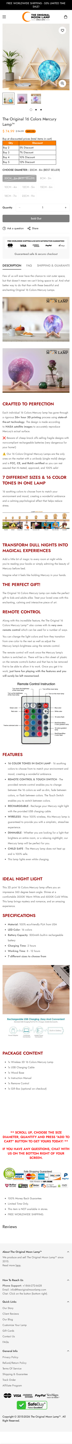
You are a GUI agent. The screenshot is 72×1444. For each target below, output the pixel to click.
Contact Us (9, 1336)
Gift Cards (8, 1331)
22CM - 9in (29, 197)
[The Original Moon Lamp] (36, 17)
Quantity (7, 207)
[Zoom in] (62, 83)
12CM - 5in (29, 188)
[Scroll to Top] (66, 1426)
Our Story (8, 1308)
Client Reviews (11, 1314)
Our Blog (8, 1319)
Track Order (9, 1380)
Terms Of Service (12, 1368)
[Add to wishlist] (62, 30)
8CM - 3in (46, 179)
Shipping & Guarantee (15, 1374)
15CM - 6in (47, 188)
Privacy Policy (10, 1357)
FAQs (6, 1342)
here (18, 1265)
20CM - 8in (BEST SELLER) (19, 179)
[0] (65, 17)
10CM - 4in (11, 188)
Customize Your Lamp (15, 1325)
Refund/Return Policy (14, 1363)
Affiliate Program (12, 1385)
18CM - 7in (11, 197)
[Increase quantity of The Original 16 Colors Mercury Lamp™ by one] (65, 207)
